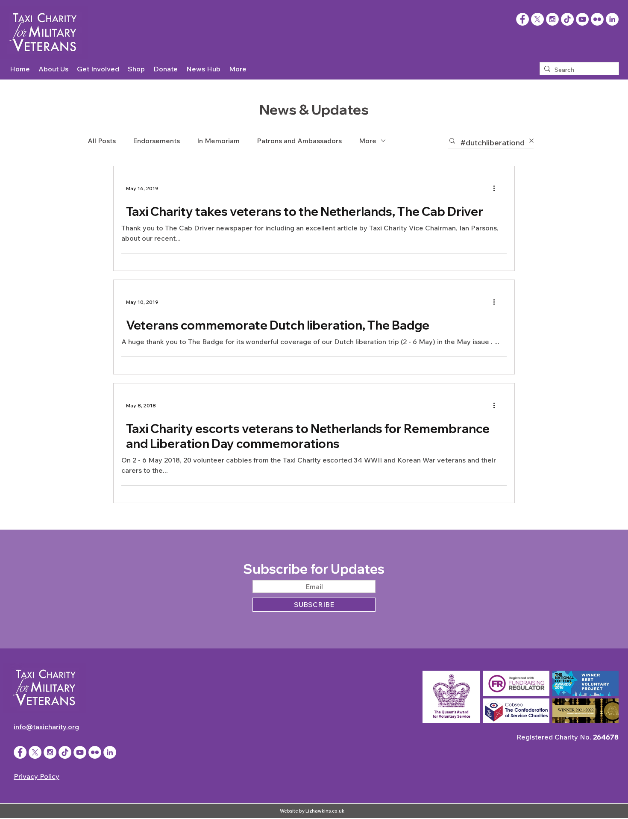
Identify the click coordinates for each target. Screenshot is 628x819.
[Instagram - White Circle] (552, 19)
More (367, 140)
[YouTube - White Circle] (582, 19)
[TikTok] (567, 19)
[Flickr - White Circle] (597, 19)
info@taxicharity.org (46, 726)
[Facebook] (522, 19)
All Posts (102, 140)
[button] (53, 69)
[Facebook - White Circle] (20, 752)
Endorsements (156, 140)
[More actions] (497, 188)
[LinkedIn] (612, 19)
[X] (537, 19)
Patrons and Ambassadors (299, 140)
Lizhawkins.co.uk (324, 811)
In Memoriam (218, 140)
